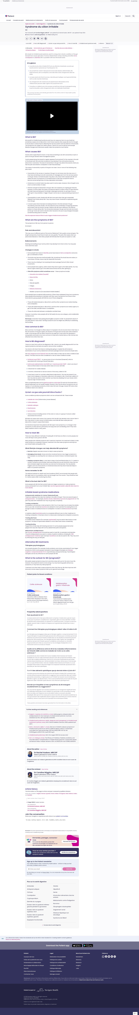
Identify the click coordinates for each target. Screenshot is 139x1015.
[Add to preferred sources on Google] (45, 38)
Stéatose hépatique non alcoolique (61, 914)
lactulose (68, 508)
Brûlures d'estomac (35, 289)
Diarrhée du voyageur (34, 901)
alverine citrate (48, 499)
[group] (135, 1013)
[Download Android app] (88, 945)
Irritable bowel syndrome (36, 735)
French (52, 793)
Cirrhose (30, 892)
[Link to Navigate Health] (47, 990)
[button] (52, 709)
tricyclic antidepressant (35, 532)
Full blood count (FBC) (34, 359)
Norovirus (56, 903)
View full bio (43, 749)
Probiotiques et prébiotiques (46, 50)
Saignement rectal (59, 910)
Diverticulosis (31, 408)
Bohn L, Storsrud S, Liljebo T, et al (38, 727)
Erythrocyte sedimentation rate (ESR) (39, 364)
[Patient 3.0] (9, 16)
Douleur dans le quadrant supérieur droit (35, 911)
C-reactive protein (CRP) (58, 364)
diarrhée (37, 57)
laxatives (44, 507)
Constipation (31, 895)
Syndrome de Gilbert (60, 918)
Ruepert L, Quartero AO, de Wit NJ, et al (40, 714)
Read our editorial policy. (13, 939)
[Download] (26, 38)
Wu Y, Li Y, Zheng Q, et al (36, 738)
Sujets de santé (29, 24)
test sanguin (31, 354)
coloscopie (57, 382)
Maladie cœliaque (33, 405)
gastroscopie (48, 382)
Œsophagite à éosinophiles (62, 906)
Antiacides (30, 886)
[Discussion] (38, 38)
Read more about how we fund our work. (91, 980)
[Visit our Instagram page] (115, 956)
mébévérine (56, 499)
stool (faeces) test (42, 354)
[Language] (34, 38)
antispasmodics (30, 499)
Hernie (55, 892)
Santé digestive (41, 24)
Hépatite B (56, 889)
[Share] (30, 38)
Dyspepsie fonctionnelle (34, 920)
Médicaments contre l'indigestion (64, 900)
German (43, 793)
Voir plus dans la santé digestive (52, 925)
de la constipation (66, 253)
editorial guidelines (40, 34)
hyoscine (63, 499)
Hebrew (71, 793)
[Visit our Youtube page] (109, 956)
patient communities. (62, 816)
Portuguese (62, 793)
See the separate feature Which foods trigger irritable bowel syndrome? (46, 215)
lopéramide (52, 519)
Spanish (48, 793)
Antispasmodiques (31, 50)
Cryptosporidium (32, 898)
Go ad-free (134, 1)
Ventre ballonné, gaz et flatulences (43, 48)
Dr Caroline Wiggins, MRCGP (41, 32)
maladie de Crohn (33, 399)
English (39, 793)
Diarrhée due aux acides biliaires (63, 48)
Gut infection (31, 411)
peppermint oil (72, 499)
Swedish (30, 795)
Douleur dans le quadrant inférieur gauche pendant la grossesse (38, 905)
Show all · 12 (109, 43)
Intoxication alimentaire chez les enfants (63, 896)
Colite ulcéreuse (32, 402)
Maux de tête (34, 277)
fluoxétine (52, 536)
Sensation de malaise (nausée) (39, 274)
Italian (56, 793)
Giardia (55, 886)
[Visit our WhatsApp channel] (103, 956)
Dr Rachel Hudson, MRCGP (36, 806)
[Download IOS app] (77, 945)
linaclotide (39, 513)
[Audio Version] (42, 38)
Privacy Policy (46, 872)
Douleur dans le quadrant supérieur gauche (35, 916)
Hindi (67, 793)
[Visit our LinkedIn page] (112, 956)
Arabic (75, 793)
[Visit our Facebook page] (106, 956)
